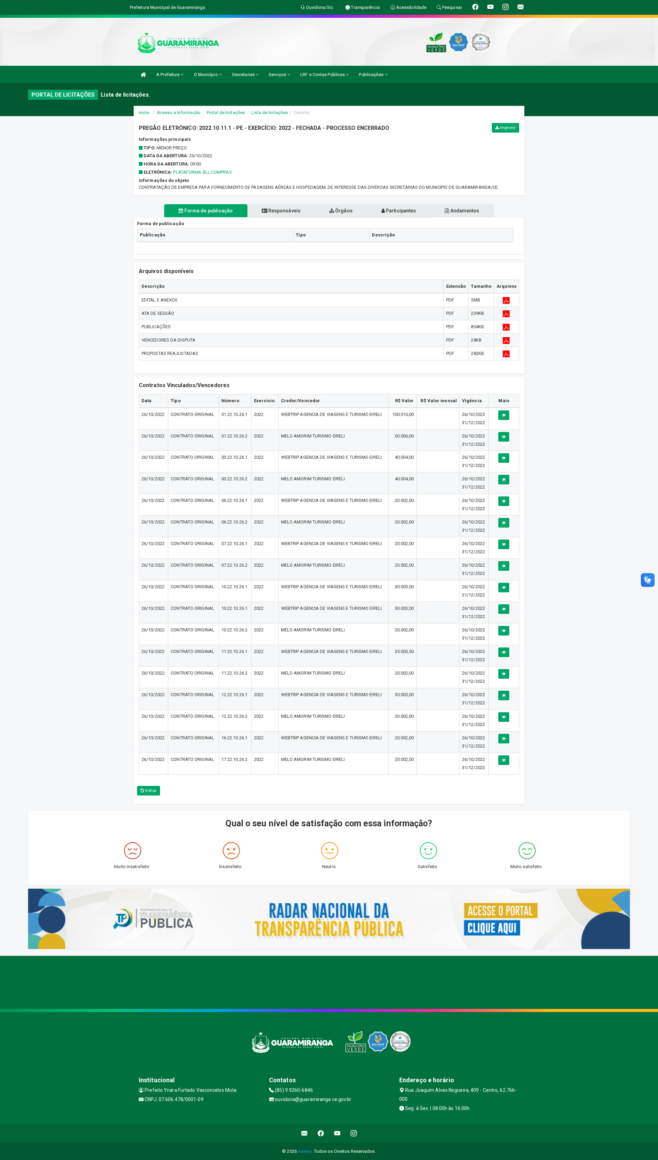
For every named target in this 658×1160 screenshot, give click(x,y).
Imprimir (507, 127)
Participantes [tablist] (400, 210)
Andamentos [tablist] (464, 210)
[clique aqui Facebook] (321, 1133)
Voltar (150, 790)
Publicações (372, 74)
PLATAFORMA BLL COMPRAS (202, 172)
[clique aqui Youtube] (337, 1133)
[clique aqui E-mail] (304, 1133)
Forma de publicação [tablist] (208, 210)
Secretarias (244, 74)
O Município (206, 74)
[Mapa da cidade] (329, 981)
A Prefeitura (168, 74)
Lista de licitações (269, 112)
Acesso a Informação (178, 112)
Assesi (305, 1151)
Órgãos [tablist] (343, 210)
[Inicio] (143, 74)
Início (144, 112)
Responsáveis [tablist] (284, 210)
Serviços (278, 74)
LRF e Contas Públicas (323, 74)
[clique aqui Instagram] (354, 1133)
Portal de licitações (226, 112)
